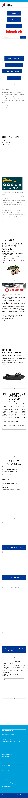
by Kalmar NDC (18, 794)
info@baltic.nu (9, 771)
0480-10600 (8, 769)
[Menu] (25, 4)
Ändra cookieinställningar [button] (8, 783)
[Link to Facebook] (23, 796)
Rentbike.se (6, 676)
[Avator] (14, 608)
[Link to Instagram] (25, 796)
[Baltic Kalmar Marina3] (11, 4)
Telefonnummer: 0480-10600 (9, 0)
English (23, 0)
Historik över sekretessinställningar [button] (10, 784)
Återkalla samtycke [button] (6, 786)
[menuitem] (25, 4)
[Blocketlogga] (14, 32)
